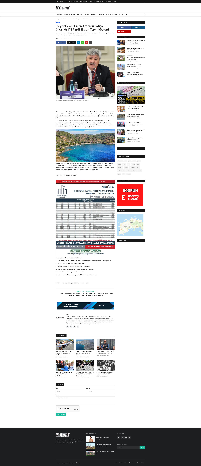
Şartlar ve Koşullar (119, 462)
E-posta (88, 388)
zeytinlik (72, 283)
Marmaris (120, 167)
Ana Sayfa (58, 19)
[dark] (144, 1)
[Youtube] (125, 437)
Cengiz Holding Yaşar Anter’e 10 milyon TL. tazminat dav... (135, 107)
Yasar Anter (128, 118)
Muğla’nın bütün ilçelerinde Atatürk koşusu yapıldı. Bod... (134, 123)
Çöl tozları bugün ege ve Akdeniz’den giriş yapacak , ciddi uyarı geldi (72, 294)
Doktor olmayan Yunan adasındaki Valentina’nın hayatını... (135, 130)
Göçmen (138, 161)
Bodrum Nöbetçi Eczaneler (110, 1)
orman (82, 283)
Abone (142, 447)
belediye (134, 171)
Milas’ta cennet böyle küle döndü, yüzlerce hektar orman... (84, 353)
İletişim (68, 1)
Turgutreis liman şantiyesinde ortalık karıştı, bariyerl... (134, 138)
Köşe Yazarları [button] (111, 14)
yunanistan (131, 161)
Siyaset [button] (101, 14)
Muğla (119, 164)
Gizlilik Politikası (74, 1)
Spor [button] (120, 14)
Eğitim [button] (59, 14)
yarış (138, 167)
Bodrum (129, 174)
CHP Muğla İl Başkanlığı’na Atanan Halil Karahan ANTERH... (64, 373)
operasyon (132, 167)
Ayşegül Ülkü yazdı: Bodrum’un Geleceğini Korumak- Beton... (103, 438)
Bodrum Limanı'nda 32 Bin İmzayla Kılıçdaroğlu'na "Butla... (63, 353)
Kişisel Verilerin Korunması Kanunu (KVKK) (134, 462)
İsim (57, 388)
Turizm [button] (93, 14)
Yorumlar (60, 384)
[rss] (129, 437)
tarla (77, 283)
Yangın (119, 161)
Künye (57, 1)
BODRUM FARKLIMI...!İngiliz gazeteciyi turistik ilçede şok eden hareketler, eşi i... (99, 294)
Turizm (124, 161)
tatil (128, 164)
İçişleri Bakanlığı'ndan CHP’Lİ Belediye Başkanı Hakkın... (105, 352)
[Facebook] (118, 437)
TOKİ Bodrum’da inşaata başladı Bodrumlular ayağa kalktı (103, 445)
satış (87, 283)
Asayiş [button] (79, 14)
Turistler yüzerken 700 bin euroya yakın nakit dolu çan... (135, 41)
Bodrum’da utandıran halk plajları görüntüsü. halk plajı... (135, 48)
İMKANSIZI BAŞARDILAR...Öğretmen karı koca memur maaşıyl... (135, 57)
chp (124, 174)
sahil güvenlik (121, 171)
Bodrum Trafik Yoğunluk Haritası (96, 1)
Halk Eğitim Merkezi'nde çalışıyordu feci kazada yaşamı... (135, 73)
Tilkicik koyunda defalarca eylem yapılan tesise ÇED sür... (135, 115)
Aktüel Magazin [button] (69, 14)
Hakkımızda (62, 1)
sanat (139, 171)
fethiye (126, 167)
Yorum (57, 395)
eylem (119, 174)
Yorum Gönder (61, 414)
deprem (128, 171)
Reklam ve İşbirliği (83, 1)
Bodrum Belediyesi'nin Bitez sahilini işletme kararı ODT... (133, 65)
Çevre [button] (86, 14)
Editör (60, 38)
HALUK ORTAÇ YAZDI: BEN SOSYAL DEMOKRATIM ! (105, 373)
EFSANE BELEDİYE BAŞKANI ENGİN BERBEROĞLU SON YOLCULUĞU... (85, 373)
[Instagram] (122, 437)
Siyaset (62, 19)
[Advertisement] (85, 105)
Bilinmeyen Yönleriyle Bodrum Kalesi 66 (105, 452)
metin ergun (65, 283)
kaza (138, 164)
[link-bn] (85, 305)
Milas (124, 164)
